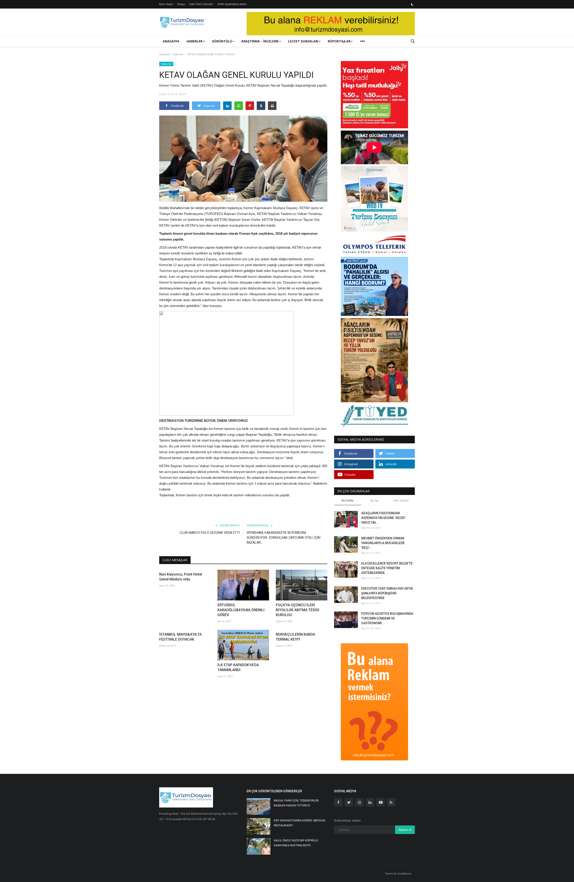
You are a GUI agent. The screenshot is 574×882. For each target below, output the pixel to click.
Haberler (178, 54)
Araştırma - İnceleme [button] (260, 41)
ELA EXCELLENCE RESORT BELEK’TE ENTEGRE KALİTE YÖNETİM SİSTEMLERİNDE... (387, 568)
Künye (181, 4)
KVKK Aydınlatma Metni (232, 4)
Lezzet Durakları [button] (303, 41)
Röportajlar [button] (339, 41)
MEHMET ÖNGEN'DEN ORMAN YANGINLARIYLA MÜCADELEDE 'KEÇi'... (383, 542)
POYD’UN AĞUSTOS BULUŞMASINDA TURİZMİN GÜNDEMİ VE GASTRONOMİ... (387, 618)
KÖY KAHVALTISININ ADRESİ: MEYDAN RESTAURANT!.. (299, 823)
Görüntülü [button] (222, 41)
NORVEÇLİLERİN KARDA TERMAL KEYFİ (295, 636)
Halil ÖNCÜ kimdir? (201, 4)
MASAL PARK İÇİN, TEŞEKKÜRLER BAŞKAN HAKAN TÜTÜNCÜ (296, 803)
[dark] (412, 4)
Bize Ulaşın (166, 4)
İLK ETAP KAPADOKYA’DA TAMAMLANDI (238, 667)
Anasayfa (171, 41)
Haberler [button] (194, 41)
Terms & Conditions (398, 873)
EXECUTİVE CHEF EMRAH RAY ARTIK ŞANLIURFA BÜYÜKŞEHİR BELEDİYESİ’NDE (387, 593)
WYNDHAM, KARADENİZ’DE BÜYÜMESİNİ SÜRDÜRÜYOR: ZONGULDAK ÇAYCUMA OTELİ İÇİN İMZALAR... (283, 538)
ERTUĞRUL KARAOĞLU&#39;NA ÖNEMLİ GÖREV (241, 610)
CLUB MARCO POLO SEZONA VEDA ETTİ (210, 533)
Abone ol (404, 829)
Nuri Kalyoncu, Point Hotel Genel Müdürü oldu (180, 576)
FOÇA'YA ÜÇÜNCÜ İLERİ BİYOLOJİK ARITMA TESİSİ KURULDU (297, 610)
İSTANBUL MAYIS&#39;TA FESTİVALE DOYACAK (180, 636)
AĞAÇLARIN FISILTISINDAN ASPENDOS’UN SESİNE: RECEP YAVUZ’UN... (383, 517)
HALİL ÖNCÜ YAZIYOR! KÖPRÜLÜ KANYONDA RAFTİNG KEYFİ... (296, 843)
